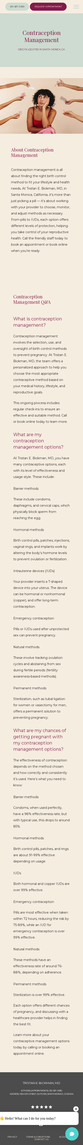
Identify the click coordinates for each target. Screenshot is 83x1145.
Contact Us (42, 1139)
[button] (76, 7)
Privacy (12, 1137)
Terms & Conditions (38, 1137)
